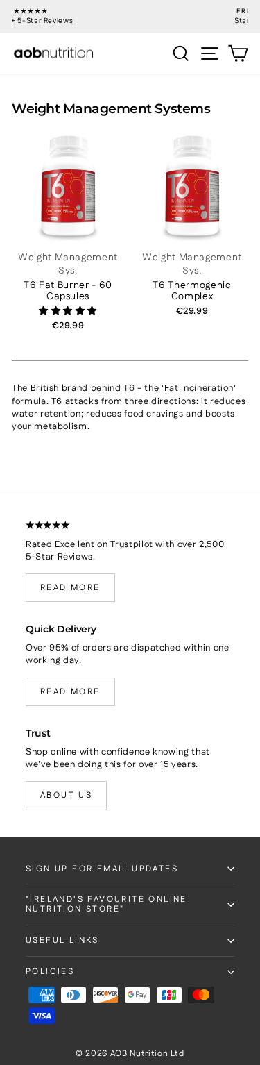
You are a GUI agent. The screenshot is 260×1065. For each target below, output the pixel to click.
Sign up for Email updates (102, 869)
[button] (68, 311)
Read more (70, 588)
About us (66, 795)
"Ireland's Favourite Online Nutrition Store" (106, 904)
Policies (50, 972)
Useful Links (62, 940)
